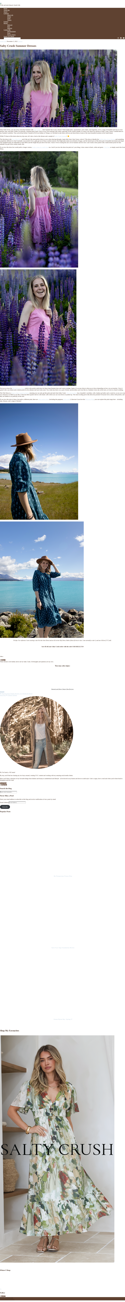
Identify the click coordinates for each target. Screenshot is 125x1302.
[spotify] (4, 785)
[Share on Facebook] (0, 692)
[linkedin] (3, 785)
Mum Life (10, 15)
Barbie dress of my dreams (107, 139)
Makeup (9, 28)
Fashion (6, 21)
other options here (43, 399)
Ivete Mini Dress (17, 139)
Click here (107, 147)
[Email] (123, 38)
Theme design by (7, 1299)
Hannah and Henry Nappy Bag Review (62, 689)
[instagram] (0, 785)
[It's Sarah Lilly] (5, 3)
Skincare (9, 25)
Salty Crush (37, 130)
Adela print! (66, 399)
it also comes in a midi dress (40, 147)
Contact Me (7, 30)
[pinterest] (2, 785)
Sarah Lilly (3, 41)
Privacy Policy (11, 35)
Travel (5, 12)
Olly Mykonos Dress (18, 388)
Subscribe (5, 807)
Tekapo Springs (8, 695)
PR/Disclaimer (11, 31)
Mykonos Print (89, 399)
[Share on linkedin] (3, 692)
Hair (8, 26)
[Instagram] (118, 38)
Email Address (4, 802)
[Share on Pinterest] (2, 692)
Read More (3, 783)
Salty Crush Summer (61, 136)
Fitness (9, 20)
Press (8, 33)
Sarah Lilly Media (9, 36)
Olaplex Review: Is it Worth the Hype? (17, 693)
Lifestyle (6, 13)
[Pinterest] (121, 38)
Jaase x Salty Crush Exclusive (20, 393)
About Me (7, 10)
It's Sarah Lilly (9, 1298)
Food (8, 18)
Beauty (6, 23)
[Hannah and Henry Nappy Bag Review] (62, 678)
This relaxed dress (71, 393)
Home (5, 8)
